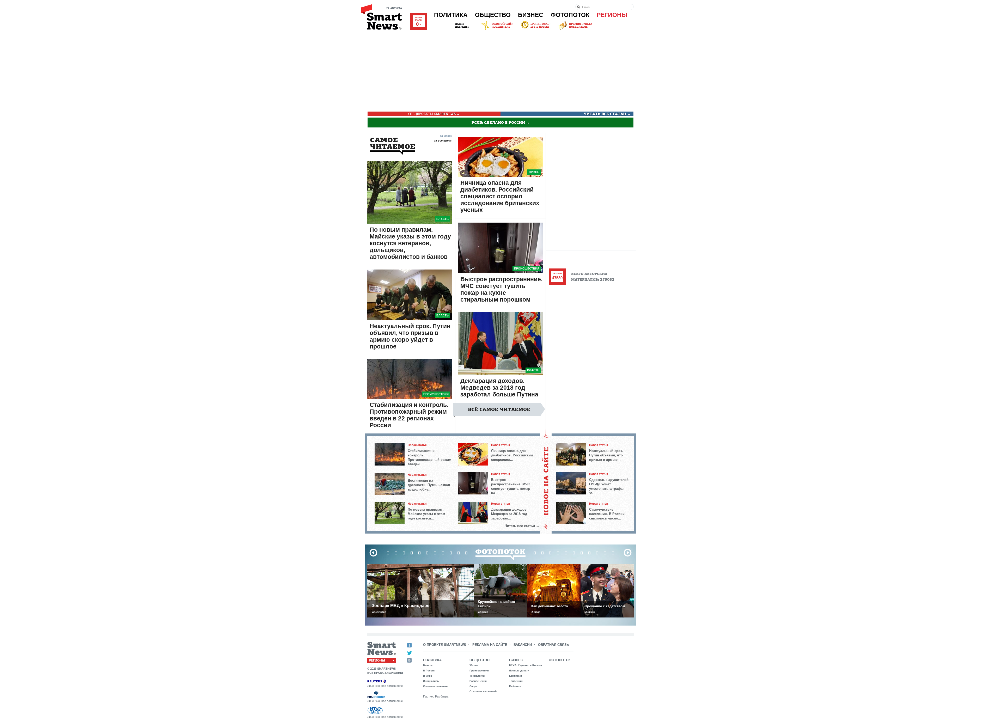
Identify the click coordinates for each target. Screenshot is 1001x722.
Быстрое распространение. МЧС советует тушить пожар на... (510, 486)
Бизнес (530, 14)
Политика (451, 14)
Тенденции (516, 681)
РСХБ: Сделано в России (525, 665)
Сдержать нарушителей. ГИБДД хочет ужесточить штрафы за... (609, 486)
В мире (427, 675)
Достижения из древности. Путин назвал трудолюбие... (429, 485)
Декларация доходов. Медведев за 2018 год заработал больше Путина (499, 387)
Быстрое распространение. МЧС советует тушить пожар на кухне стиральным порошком (501, 289)
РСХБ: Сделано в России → (501, 122)
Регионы (612, 14)
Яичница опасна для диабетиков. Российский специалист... (512, 455)
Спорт (473, 686)
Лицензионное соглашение (385, 685)
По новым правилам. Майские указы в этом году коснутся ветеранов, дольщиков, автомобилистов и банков (410, 243)
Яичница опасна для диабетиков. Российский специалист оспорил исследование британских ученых (499, 196)
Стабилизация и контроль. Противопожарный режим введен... (429, 457)
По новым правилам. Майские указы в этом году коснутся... (426, 513)
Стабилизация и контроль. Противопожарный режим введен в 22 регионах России (409, 415)
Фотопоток (570, 14)
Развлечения (478, 681)
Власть (442, 219)
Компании (515, 675)
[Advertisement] (500, 70)
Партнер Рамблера (435, 696)
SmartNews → (434, 114)
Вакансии (523, 645)
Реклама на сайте (489, 645)
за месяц (446, 136)
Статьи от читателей (483, 691)
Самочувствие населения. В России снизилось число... (607, 513)
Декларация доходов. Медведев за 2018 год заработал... (509, 513)
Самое (392, 143)
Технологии (477, 675)
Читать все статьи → (607, 114)
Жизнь (534, 172)
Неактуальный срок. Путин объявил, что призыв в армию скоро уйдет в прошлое (410, 336)
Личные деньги (519, 670)
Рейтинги (515, 686)
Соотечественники (435, 686)
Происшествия (436, 394)
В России (429, 670)
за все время (443, 140)
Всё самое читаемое (499, 409)
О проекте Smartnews (444, 645)
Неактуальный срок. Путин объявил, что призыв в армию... (606, 455)
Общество (493, 14)
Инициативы (431, 681)
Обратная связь (553, 645)
